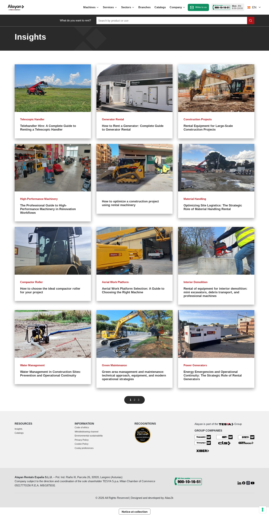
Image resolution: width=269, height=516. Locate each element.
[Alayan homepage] (15, 7)
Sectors (126, 7)
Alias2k (169, 497)
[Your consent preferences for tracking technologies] (262, 509)
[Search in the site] (250, 20)
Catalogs (160, 7)
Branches (144, 7)
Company (176, 7)
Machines (89, 7)
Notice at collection (134, 511)
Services (109, 7)
